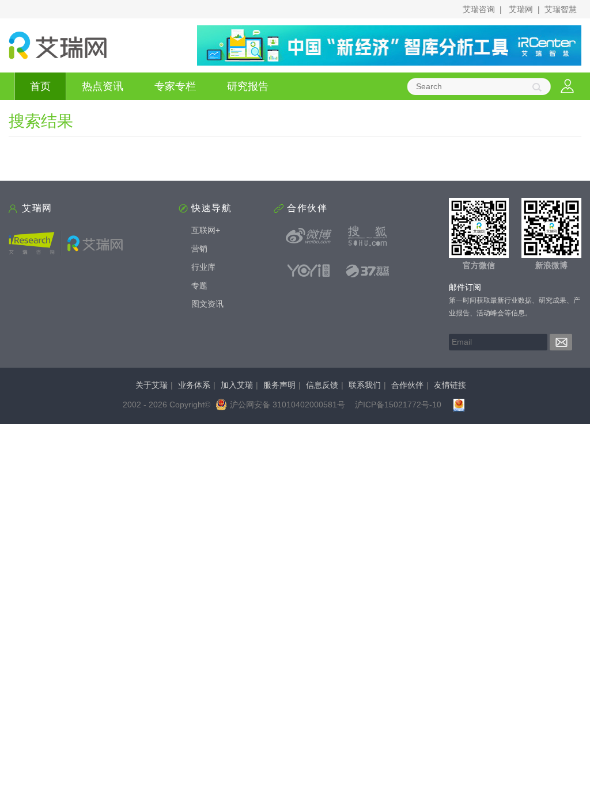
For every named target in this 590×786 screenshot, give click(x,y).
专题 (199, 285)
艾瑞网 (521, 9)
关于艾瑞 (151, 385)
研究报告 (247, 86)
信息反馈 (322, 385)
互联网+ (205, 230)
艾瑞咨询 (479, 9)
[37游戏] (368, 270)
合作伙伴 (407, 385)
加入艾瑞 (237, 385)
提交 (561, 342)
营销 (199, 248)
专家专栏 (175, 86)
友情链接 (450, 385)
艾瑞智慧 (560, 9)
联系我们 (365, 385)
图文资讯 (207, 303)
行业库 (203, 267)
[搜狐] (368, 235)
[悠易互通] (309, 270)
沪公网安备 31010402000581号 (287, 404)
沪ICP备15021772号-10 (398, 404)
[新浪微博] (309, 235)
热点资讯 (102, 86)
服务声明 (279, 385)
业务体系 (194, 385)
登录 (567, 86)
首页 (40, 86)
